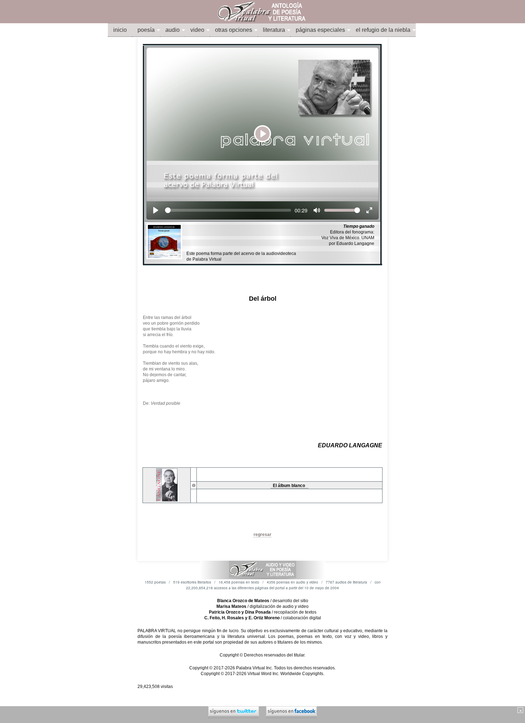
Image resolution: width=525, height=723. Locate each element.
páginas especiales (320, 30)
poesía (146, 30)
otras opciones (233, 30)
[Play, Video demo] (155, 210)
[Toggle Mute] (316, 210)
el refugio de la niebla (383, 30)
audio (172, 30)
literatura (274, 30)
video (197, 30)
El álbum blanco (289, 485)
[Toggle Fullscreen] (369, 210)
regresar (262, 534)
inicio (120, 30)
